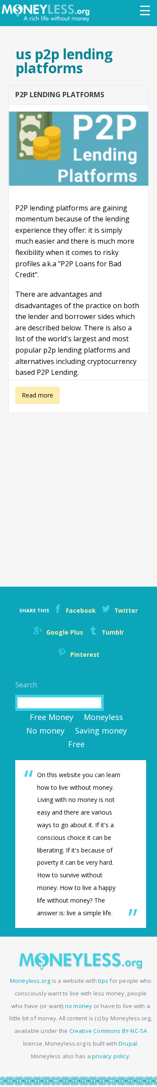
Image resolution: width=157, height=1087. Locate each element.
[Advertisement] (78, 492)
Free (76, 744)
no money (78, 1006)
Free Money (51, 717)
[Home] (48, 13)
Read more (34, 397)
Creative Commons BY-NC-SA (108, 1031)
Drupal (128, 1043)
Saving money (101, 730)
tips (103, 981)
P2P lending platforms (59, 94)
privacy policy (110, 1056)
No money (45, 730)
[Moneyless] (80, 968)
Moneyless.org (30, 981)
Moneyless (103, 717)
